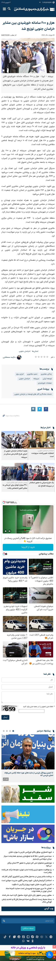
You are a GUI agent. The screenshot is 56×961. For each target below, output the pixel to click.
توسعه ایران (47, 378)
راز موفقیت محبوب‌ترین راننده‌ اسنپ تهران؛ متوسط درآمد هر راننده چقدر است (27, 871)
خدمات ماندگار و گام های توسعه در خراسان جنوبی (33, 394)
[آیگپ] (28, 937)
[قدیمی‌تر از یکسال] (41, 440)
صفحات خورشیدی (45, 383)
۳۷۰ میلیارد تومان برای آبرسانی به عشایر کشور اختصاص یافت (15, 487)
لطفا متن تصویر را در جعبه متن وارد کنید (39, 706)
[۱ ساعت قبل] (28, 751)
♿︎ (50, 954)
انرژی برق (20, 374)
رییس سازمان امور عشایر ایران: (16, 482)
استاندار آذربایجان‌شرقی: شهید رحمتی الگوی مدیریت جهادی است (27, 880)
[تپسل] (3, 502)
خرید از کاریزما (28, 547)
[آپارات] (37, 937)
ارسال (5, 717)
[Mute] (9, 531)
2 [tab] (10, 731)
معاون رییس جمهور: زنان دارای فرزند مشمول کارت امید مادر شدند (27, 895)
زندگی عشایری (46, 374)
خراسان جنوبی (24, 351)
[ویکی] (28, 941)
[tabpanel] (28, 758)
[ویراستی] (14, 937)
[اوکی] (32, 941)
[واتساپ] (23, 941)
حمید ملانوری (32, 374)
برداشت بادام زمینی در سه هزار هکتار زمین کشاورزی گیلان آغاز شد (27, 876)
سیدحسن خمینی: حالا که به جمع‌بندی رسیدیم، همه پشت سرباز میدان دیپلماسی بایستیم (28, 858)
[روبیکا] (42, 937)
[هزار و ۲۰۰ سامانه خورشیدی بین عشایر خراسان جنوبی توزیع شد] (28, 55)
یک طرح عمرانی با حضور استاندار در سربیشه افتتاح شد (41, 484)
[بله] (32, 937)
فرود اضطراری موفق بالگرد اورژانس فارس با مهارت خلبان (30, 852)
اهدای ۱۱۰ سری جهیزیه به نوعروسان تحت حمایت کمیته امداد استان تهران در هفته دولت (29, 890)
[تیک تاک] (5, 937)
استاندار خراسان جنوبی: (45, 450)
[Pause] (5, 531)
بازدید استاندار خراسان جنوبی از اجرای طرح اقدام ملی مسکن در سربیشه (15, 454)
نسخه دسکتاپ (28, 928)
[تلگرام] (51, 937)
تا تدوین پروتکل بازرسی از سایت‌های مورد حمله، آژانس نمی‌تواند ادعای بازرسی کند (28, 774)
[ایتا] (23, 937)
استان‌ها (35, 351)
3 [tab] (7, 731)
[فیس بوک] (10, 937)
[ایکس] (46, 937)
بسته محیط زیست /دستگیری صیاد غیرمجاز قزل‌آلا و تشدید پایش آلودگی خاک (27, 901)
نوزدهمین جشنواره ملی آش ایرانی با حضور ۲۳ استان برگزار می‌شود (29, 864)
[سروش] (19, 937)
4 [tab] (4, 731)
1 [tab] (13, 731)
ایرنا (31, 9)
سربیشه (36, 378)
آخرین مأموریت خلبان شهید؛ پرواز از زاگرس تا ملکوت (32, 884)
